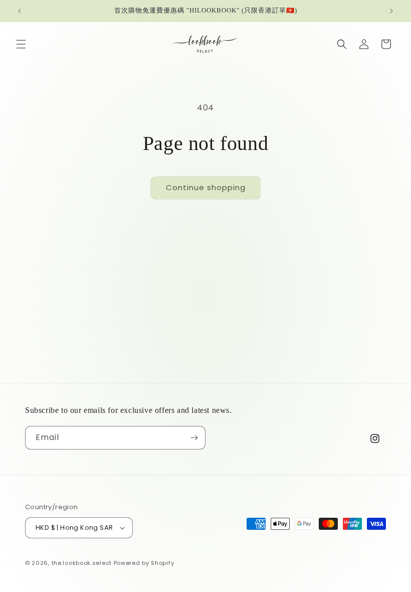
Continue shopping (206, 187)
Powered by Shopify (144, 563)
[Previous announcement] (20, 11)
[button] (21, 44)
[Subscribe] (194, 438)
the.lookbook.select (82, 563)
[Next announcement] (391, 11)
